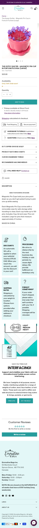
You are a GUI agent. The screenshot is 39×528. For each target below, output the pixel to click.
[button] (34, 523)
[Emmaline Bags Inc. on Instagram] (6, 496)
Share (7, 178)
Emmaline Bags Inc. (20, 514)
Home (4, 16)
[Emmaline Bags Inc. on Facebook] (3, 496)
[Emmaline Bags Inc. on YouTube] (13, 496)
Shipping (5, 118)
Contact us (25, 171)
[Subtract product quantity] (4, 94)
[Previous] (3, 2)
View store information (12, 113)
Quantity (5, 90)
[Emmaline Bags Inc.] (19, 8)
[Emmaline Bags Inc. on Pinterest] (10, 496)
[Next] (36, 2)
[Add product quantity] (10, 94)
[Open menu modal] (3, 8)
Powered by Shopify (8, 518)
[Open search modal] (31, 8)
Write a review (19, 434)
